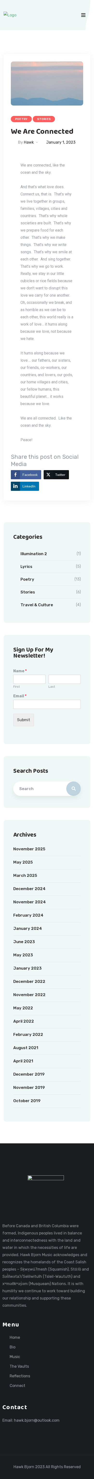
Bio (12, 1347)
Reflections (20, 1376)
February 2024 (28, 915)
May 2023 (23, 955)
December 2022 (29, 981)
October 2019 (26, 1100)
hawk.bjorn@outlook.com (37, 1420)
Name (20, 671)
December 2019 (29, 1074)
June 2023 (24, 941)
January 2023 (27, 968)
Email (20, 696)
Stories (44, 119)
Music (15, 1357)
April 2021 (23, 1061)
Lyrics (26, 566)
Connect (17, 1386)
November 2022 (29, 994)
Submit (23, 720)
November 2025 (29, 848)
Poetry (21, 119)
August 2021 (25, 1047)
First (16, 686)
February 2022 (28, 1034)
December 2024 (29, 888)
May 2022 (23, 1008)
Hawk (29, 142)
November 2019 (29, 1087)
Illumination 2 (33, 553)
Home (15, 1337)
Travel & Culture (36, 604)
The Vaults (19, 1366)
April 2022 (23, 1021)
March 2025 (25, 875)
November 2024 (29, 901)
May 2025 (23, 862)
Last (51, 686)
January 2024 (27, 928)
